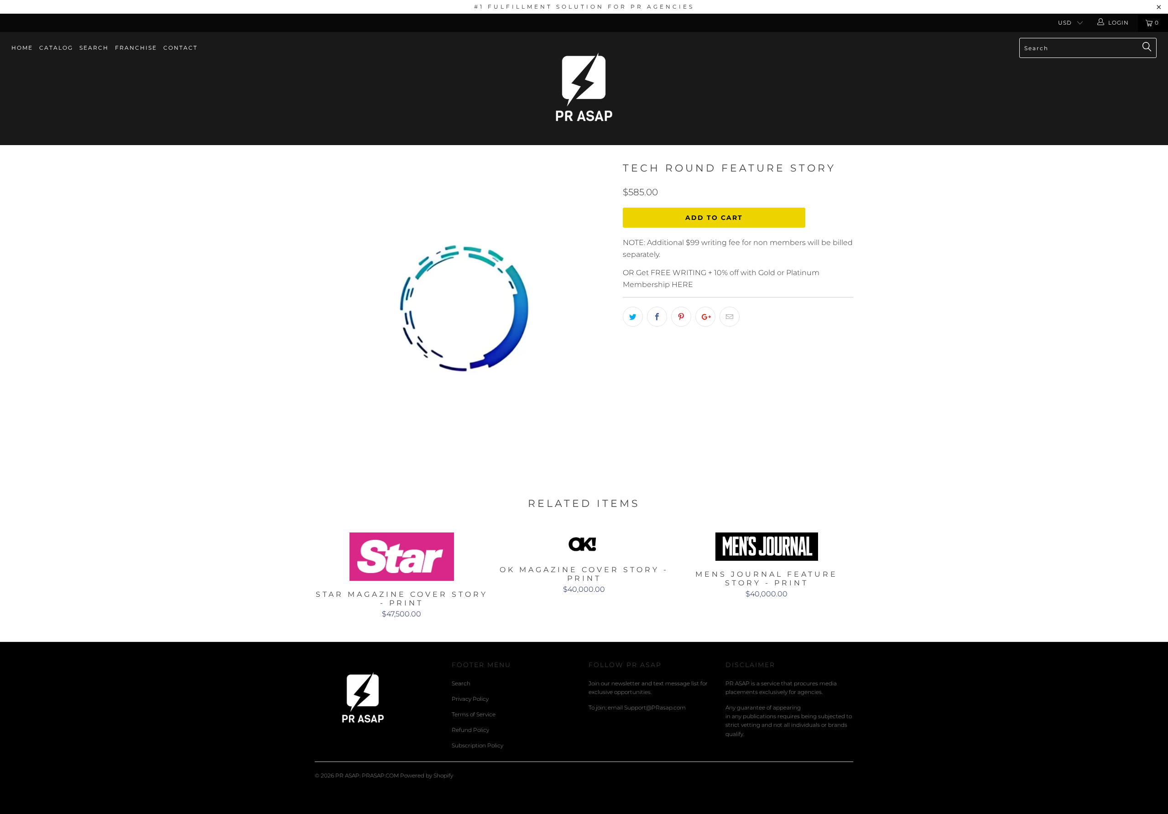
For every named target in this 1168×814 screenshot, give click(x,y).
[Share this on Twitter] (633, 317)
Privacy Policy (470, 698)
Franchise (136, 47)
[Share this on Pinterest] (681, 317)
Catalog (56, 47)
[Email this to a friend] (730, 317)
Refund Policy (470, 729)
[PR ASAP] (584, 88)
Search (94, 47)
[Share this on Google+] (705, 317)
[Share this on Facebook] (657, 317)
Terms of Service (473, 714)
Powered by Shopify (426, 775)
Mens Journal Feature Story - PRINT (766, 546)
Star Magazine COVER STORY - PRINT (401, 556)
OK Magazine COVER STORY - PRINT (584, 544)
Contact (180, 47)
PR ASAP (347, 775)
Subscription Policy (477, 745)
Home (22, 47)
